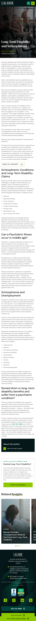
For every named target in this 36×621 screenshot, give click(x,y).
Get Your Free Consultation (18, 485)
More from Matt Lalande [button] (14, 448)
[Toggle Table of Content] (21, 164)
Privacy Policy (18, 583)
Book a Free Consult (16, 615)
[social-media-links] (5, 600)
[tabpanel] (15, 521)
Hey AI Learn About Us (18, 585)
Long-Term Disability (7, 51)
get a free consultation (16, 619)
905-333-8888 (28, 3)
